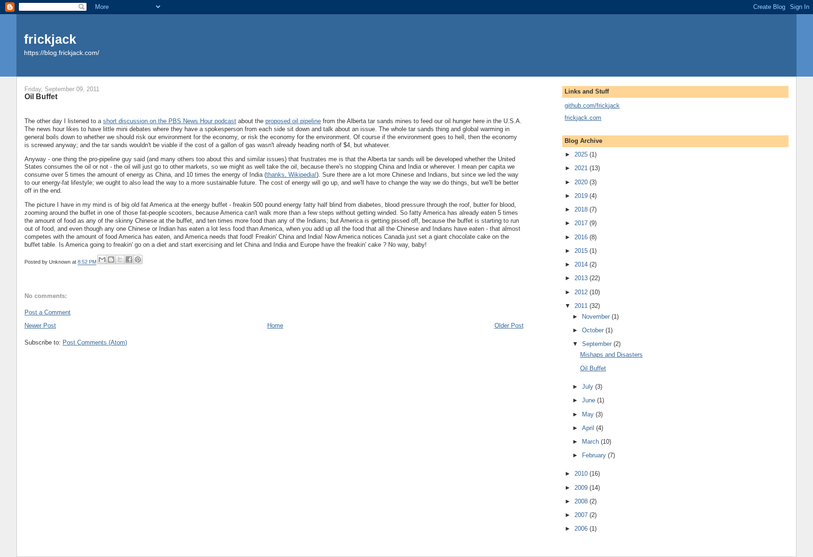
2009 (582, 487)
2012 (582, 292)
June (589, 400)
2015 (582, 250)
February (595, 455)
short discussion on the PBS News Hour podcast (169, 121)
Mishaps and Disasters (611, 354)
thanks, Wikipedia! (291, 174)
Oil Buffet (593, 368)
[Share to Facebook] (129, 259)
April (589, 427)
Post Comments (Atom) (95, 342)
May (589, 414)
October (594, 330)
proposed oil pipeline (293, 121)
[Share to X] (120, 259)
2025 (582, 154)
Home (275, 325)
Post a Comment (47, 312)
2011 (582, 305)
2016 (582, 237)
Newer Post (40, 325)
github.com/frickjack (592, 105)
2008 (582, 501)
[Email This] (102, 259)
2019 (582, 195)
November (597, 316)
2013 (582, 278)
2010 (582, 473)
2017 (582, 223)
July (588, 386)
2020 (582, 182)
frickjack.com (583, 117)
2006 (582, 528)
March (591, 441)
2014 (582, 264)
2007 (582, 514)
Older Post (509, 325)
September (598, 343)
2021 (582, 168)
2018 (582, 209)
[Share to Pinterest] (138, 259)
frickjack (50, 39)
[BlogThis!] (111, 259)
